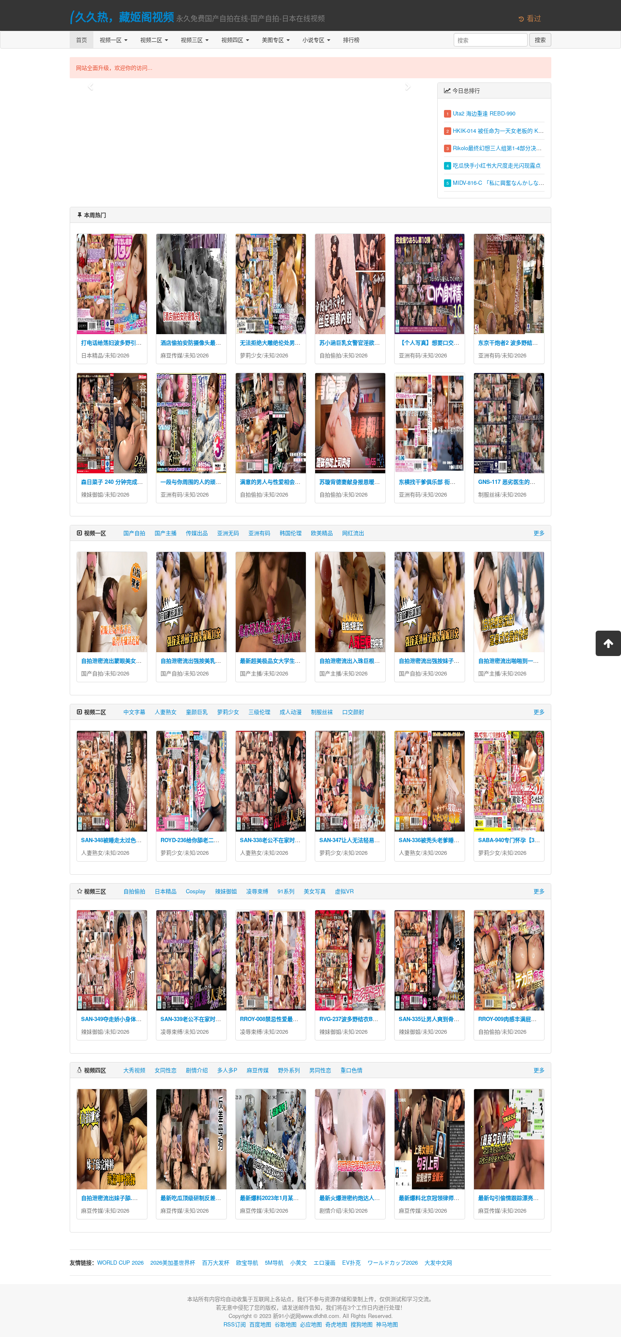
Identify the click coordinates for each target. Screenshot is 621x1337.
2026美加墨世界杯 (172, 1262)
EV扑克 (351, 1262)
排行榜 (351, 40)
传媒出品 (197, 533)
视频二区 (152, 40)
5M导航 (274, 1262)
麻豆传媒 (171, 355)
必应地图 (311, 1324)
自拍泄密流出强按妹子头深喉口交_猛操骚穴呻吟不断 (463, 660)
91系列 (286, 891)
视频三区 (192, 40)
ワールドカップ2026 (393, 1262)
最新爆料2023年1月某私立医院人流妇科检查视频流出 (305, 1198)
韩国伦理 (291, 533)
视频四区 (233, 40)
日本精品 (92, 355)
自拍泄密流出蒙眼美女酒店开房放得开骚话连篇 (138, 660)
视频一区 (111, 40)
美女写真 (315, 891)
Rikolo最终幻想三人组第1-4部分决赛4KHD (504, 148)
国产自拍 (134, 533)
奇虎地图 (336, 1324)
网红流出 (353, 533)
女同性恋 (166, 1070)
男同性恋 (320, 1070)
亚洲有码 (410, 355)
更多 (539, 533)
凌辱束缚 (257, 891)
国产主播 (166, 533)
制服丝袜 (489, 494)
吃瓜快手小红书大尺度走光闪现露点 (497, 165)
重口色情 (351, 1070)
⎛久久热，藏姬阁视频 (122, 17)
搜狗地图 (362, 1324)
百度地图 (260, 1324)
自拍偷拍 (330, 355)
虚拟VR (344, 891)
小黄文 (298, 1262)
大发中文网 (438, 1262)
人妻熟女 (166, 712)
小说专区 (314, 40)
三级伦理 (259, 712)
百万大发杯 (215, 1262)
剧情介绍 (197, 1070)
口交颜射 (353, 712)
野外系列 (289, 1070)
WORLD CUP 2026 (120, 1262)
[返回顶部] (608, 643)
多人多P (227, 1070)
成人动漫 (291, 712)
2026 (123, 355)
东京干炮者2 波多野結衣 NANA (516, 342)
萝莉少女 (251, 355)
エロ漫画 (324, 1262)
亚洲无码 (228, 533)
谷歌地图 (286, 1324)
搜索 (540, 40)
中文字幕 (134, 712)
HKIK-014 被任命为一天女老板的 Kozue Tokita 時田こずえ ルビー (533, 130)
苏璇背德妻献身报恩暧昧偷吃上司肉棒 (366, 482)
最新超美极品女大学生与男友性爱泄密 (286, 660)
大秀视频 (134, 1070)
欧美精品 (322, 533)
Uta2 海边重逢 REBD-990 (484, 113)
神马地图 (387, 1324)
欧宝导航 (247, 1262)
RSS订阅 (234, 1324)
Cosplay (196, 891)
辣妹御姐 (92, 494)
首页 (81, 40)
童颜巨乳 (197, 712)
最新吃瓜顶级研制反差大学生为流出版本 (210, 1198)
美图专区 (274, 40)
